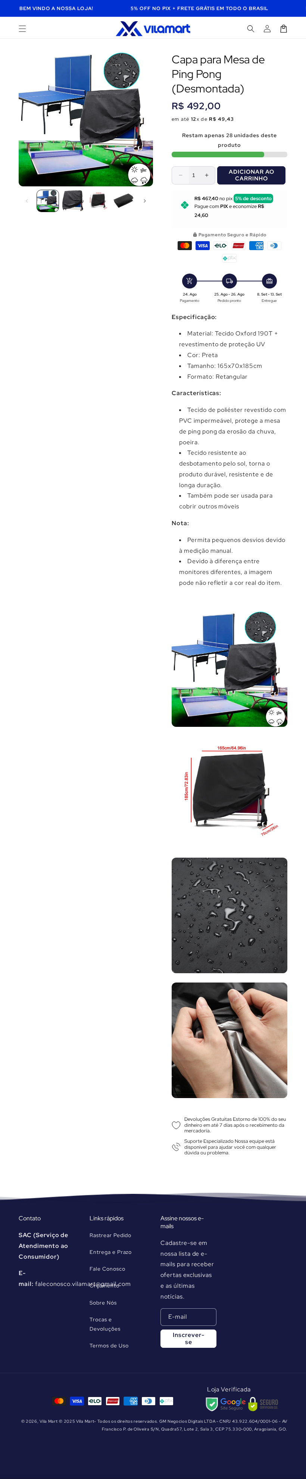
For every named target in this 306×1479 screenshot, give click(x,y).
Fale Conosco (107, 1268)
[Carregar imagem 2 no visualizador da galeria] (73, 201)
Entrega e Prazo (111, 1252)
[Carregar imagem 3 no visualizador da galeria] (98, 201)
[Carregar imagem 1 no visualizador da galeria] (48, 201)
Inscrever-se (188, 1338)
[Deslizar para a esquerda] (27, 201)
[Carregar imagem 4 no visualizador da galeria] (123, 201)
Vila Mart (48, 1421)
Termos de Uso (109, 1345)
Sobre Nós (103, 1302)
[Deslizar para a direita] (145, 201)
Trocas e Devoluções (105, 1324)
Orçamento (104, 1285)
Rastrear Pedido (110, 1235)
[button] (22, 29)
